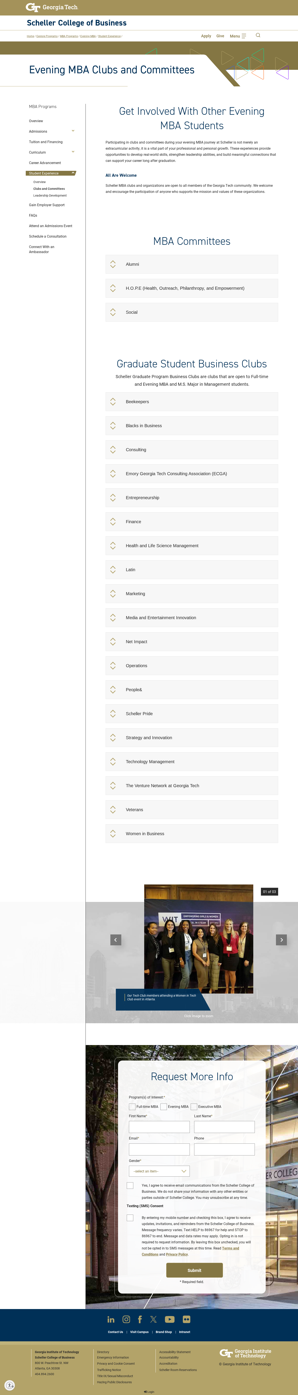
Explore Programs (47, 36)
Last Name (202, 1116)
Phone (199, 1138)
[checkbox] (132, 1107)
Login (150, 1392)
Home (30, 36)
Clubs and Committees (49, 189)
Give (220, 35)
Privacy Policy (177, 1254)
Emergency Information (113, 1357)
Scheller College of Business (77, 22)
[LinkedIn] (111, 1320)
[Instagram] (126, 1320)
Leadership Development (50, 195)
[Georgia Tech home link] (52, 7)
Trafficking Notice (109, 1370)
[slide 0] (198, 939)
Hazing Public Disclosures (114, 1382)
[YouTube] (170, 1320)
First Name (137, 1116)
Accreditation (168, 1363)
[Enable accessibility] (9, 1385)
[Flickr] (186, 1320)
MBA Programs (69, 36)
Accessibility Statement (175, 1352)
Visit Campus (139, 1332)
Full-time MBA (147, 1106)
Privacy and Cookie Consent (116, 1363)
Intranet (184, 1332)
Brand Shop (164, 1332)
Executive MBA (209, 1106)
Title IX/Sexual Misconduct (115, 1376)
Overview (39, 182)
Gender (134, 1160)
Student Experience (109, 36)
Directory (103, 1352)
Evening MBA (88, 36)
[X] (153, 1320)
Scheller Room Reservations (178, 1370)
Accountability (169, 1357)
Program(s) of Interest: (146, 1097)
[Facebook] (140, 1320)
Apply (206, 35)
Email (133, 1138)
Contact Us (115, 1332)
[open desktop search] (258, 35)
